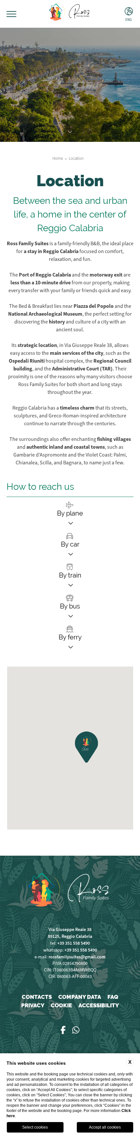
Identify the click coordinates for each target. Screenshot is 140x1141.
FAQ (112, 997)
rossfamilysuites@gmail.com (77, 957)
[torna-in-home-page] (70, 14)
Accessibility (98, 1005)
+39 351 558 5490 (73, 943)
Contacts (37, 997)
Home (57, 158)
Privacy (32, 1005)
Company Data (79, 997)
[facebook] (63, 1030)
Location (76, 158)
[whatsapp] (75, 1030)
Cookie (61, 1005)
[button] (87, 747)
